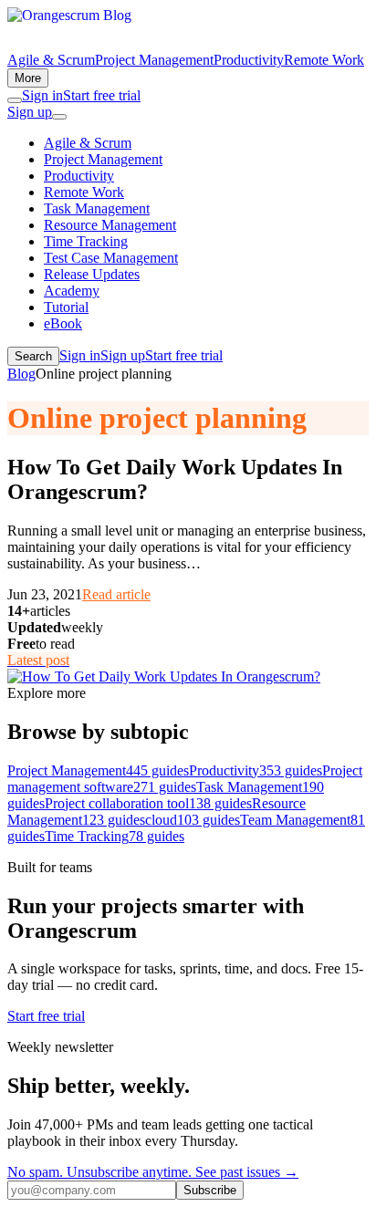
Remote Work (324, 60)
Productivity (249, 60)
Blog (21, 373)
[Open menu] (59, 117)
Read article (116, 594)
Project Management (154, 60)
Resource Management (110, 225)
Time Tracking (86, 241)
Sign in (42, 95)
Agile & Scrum (51, 60)
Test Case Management (111, 257)
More (28, 78)
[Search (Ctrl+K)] (14, 100)
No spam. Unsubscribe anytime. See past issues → (152, 1172)
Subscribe (209, 1190)
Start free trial (102, 95)
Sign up (29, 112)
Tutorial (66, 307)
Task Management (97, 208)
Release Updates (92, 274)
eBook (63, 323)
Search (33, 356)
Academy (71, 290)
